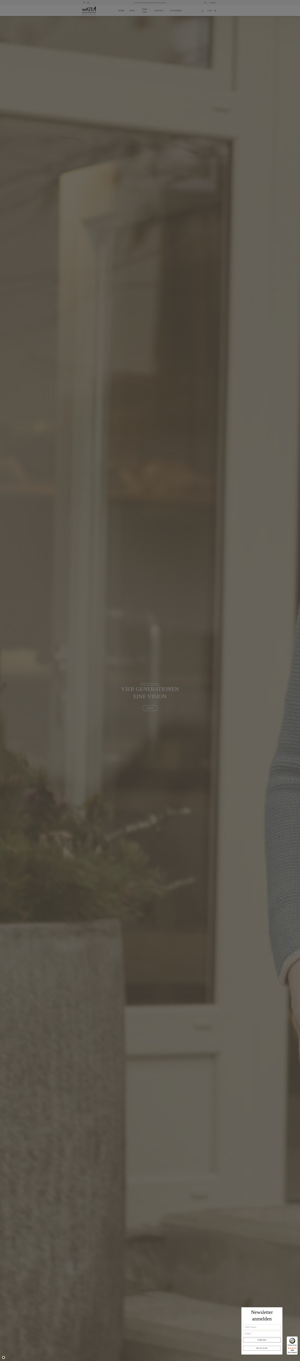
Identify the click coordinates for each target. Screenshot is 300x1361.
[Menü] (296, 1337)
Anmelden (262, 1340)
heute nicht (262, 1348)
